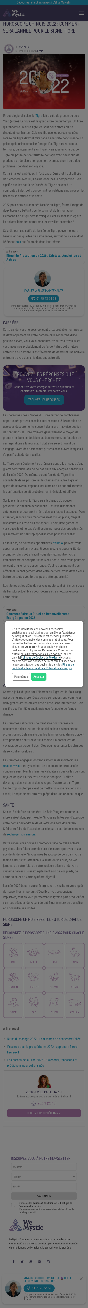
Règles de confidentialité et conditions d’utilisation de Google (43, 666)
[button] (21, 677)
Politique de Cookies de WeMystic (41, 657)
